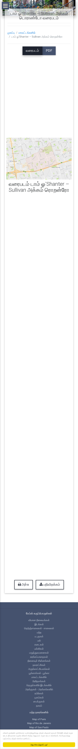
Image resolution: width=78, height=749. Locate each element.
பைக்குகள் (39, 701)
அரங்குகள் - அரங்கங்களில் (39, 689)
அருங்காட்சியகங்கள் (39, 668)
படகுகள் (39, 636)
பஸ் (39, 640)
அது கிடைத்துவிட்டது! (39, 744)
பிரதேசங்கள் (39, 681)
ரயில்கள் (39, 693)
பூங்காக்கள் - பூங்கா (39, 673)
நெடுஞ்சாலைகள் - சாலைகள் (39, 628)
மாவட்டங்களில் (27, 32)
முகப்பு (11, 32)
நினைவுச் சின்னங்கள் (39, 660)
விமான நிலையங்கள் (39, 620)
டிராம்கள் (39, 697)
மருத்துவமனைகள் (39, 652)
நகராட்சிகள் (39, 665)
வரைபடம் (32, 51)
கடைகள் (39, 644)
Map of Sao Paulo (39, 727)
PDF (49, 51)
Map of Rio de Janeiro (39, 723)
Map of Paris (39, 719)
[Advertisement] (39, 94)
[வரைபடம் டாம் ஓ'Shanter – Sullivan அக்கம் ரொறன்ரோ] (39, 158)
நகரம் (39, 705)
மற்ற (39, 632)
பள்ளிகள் (39, 648)
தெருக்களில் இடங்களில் (39, 685)
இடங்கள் (39, 624)
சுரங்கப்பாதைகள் (39, 656)
